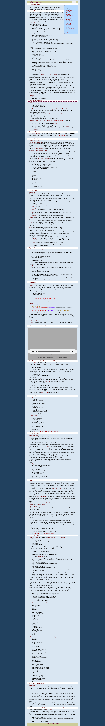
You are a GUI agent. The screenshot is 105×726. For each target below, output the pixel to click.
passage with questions (47, 533)
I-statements (69, 22)
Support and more (70, 29)
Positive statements (70, 26)
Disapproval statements (69, 13)
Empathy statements (71, 20)
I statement (33, 21)
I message (44, 392)
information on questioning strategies (46, 431)
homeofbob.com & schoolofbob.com (54, 725)
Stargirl (36, 533)
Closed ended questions (69, 11)
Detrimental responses (69, 31)
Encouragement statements (70, 18)
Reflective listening (70, 28)
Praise (67, 27)
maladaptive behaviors (56, 120)
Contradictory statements (69, 16)
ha (35, 362)
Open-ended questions (69, 24)
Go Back (74, 2)
